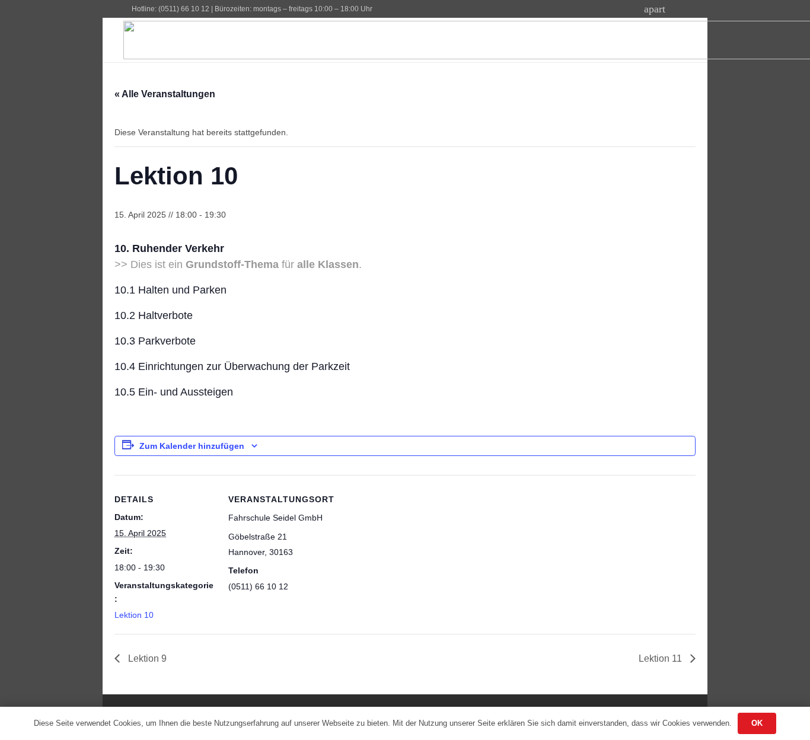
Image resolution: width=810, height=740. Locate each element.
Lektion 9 (146, 658)
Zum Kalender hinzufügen (191, 446)
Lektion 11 (661, 658)
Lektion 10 (134, 615)
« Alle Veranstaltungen (164, 94)
